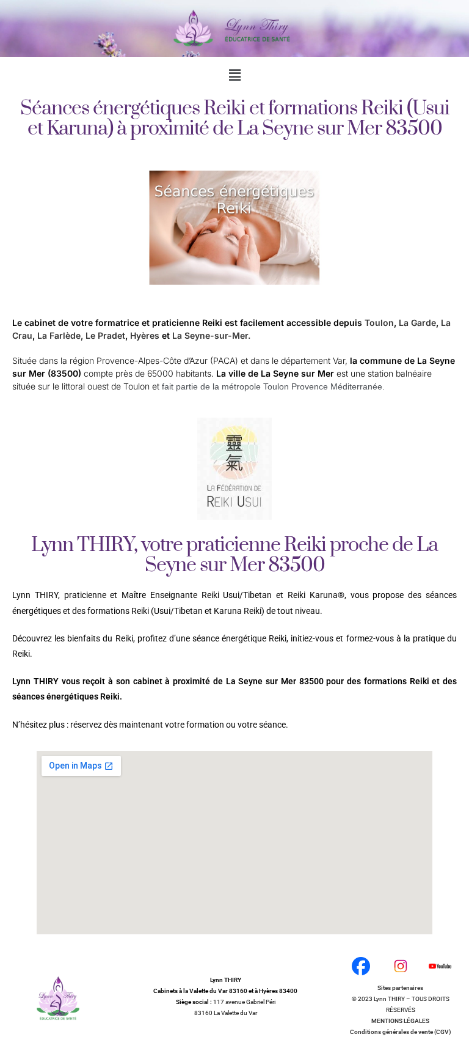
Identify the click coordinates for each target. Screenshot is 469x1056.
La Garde (417, 322)
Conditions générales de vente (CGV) (400, 1031)
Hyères (144, 335)
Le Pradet (105, 335)
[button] (234, 74)
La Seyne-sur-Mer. (211, 335)
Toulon (379, 322)
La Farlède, (60, 335)
